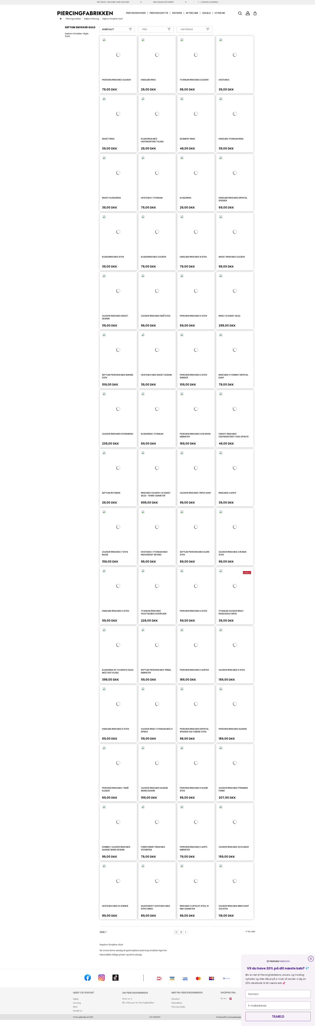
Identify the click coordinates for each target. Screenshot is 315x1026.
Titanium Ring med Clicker (194, 79)
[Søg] (240, 13)
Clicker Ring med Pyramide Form (233, 789)
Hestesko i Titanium (152, 197)
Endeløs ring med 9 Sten (193, 256)
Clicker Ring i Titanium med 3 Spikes (156, 730)
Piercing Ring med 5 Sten (193, 315)
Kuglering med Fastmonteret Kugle (152, 140)
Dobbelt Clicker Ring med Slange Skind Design (116, 848)
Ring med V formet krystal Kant (233, 376)
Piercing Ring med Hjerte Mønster (194, 848)
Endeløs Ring (148, 79)
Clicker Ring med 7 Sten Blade (115, 553)
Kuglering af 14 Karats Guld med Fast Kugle (117, 671)
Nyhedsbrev (176, 1002)
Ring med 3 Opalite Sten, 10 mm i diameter (194, 907)
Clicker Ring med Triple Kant (195, 492)
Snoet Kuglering (111, 197)
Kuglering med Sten (113, 256)
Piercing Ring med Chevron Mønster (195, 435)
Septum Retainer (111, 492)
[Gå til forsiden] (61, 19)
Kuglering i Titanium (152, 433)
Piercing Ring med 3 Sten (193, 610)
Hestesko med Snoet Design (156, 374)
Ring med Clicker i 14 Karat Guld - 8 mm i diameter (155, 494)
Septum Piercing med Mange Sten (117, 376)
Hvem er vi (127, 998)
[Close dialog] (311, 959)
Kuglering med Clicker (153, 256)
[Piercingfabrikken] (85, 13)
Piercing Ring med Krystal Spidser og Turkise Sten (194, 730)
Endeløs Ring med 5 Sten (115, 728)
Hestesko (224, 79)
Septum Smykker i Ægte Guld (76, 35)
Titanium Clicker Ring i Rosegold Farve (231, 612)
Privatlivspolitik (221, 1017)
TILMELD (278, 1016)
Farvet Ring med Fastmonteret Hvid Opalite (234, 435)
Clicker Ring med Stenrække (117, 433)
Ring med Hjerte (227, 492)
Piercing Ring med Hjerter (194, 669)
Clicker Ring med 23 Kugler (234, 846)
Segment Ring (187, 138)
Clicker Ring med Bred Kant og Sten (234, 907)
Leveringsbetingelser (235, 1017)
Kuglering (185, 197)
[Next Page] (185, 932)
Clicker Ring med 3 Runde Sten (233, 553)
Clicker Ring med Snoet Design (115, 317)
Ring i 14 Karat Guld (229, 315)
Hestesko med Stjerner (115, 905)
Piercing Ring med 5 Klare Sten (194, 789)
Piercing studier (178, 1006)
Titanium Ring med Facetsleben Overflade (154, 612)
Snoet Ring (108, 138)
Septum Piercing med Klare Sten (195, 553)
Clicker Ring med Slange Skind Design (154, 789)
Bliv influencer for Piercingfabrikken (138, 1002)
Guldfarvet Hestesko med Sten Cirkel (155, 907)
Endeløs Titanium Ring (231, 138)
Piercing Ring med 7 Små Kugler (115, 789)
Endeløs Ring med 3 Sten (115, 610)
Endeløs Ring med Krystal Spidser (233, 199)
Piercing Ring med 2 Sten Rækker (193, 376)
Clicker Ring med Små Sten (155, 315)
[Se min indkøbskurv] (257, 12)
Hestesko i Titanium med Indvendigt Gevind (154, 553)
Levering (77, 1002)
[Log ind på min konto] (248, 13)
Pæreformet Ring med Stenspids (153, 848)
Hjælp (75, 998)
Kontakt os (77, 1010)
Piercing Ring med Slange (233, 728)
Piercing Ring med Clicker (116, 79)
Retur (75, 1006)
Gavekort (175, 998)
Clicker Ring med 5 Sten (232, 669)
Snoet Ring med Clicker (232, 256)
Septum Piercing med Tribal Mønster (156, 671)
